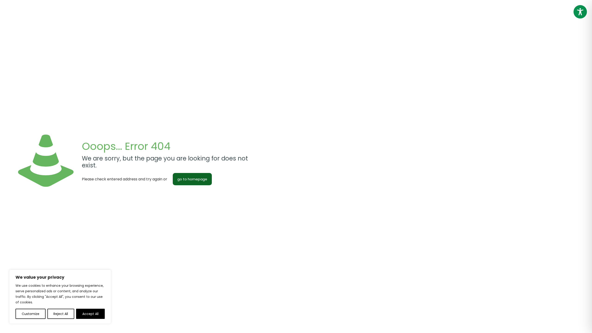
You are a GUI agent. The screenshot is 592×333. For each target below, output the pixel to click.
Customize (30, 313)
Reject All (60, 313)
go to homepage (192, 179)
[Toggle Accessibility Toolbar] (580, 12)
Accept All (90, 313)
